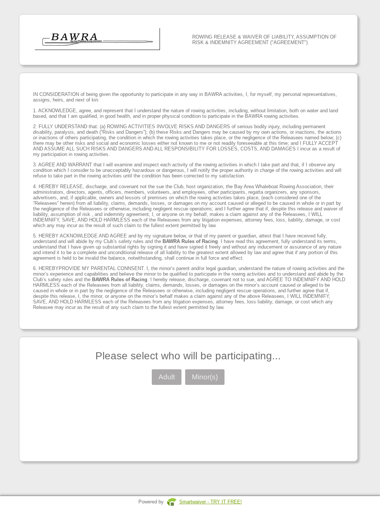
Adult (166, 377)
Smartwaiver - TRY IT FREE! (210, 502)
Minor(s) (205, 377)
